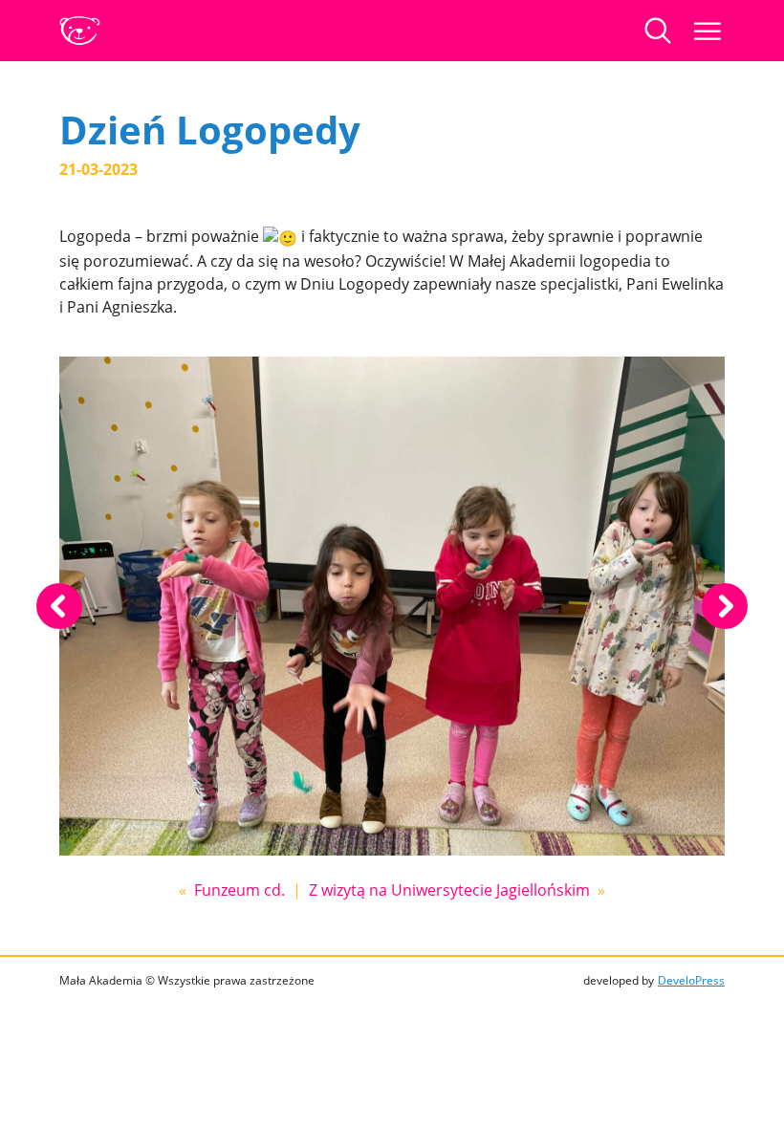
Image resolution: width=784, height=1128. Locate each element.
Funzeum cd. (239, 889)
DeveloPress (691, 980)
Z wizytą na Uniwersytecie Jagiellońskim (449, 889)
